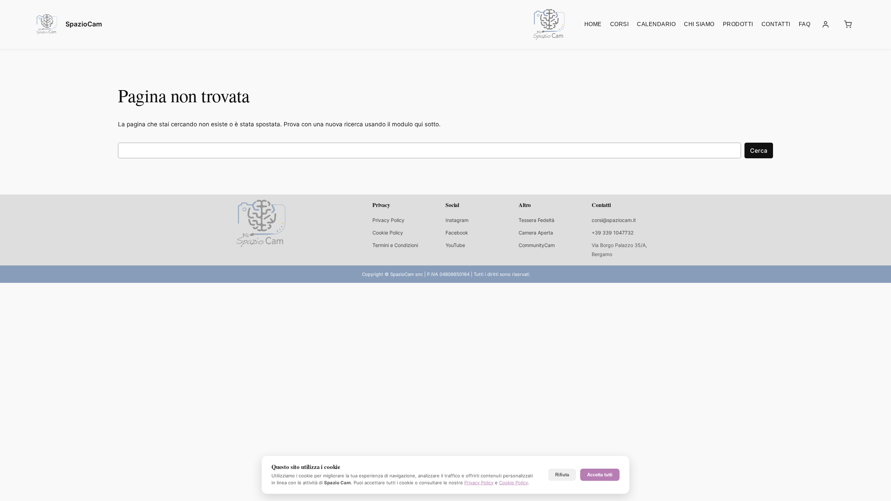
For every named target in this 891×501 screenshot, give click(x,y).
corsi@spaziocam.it (614, 220)
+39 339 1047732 (612, 233)
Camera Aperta (536, 233)
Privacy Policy (388, 220)
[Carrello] (848, 24)
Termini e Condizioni (395, 245)
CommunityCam (537, 245)
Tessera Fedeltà (536, 220)
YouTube (455, 245)
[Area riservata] (826, 24)
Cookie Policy (387, 233)
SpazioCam (83, 24)
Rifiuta (562, 474)
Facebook (457, 233)
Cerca (758, 150)
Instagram (457, 220)
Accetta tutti (600, 474)
